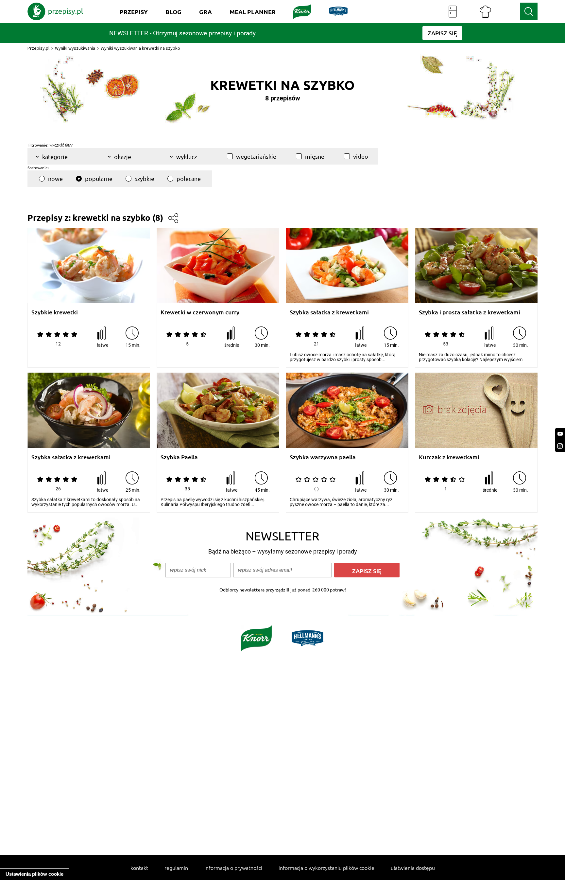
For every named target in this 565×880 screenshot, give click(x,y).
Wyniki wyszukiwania (75, 48)
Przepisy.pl (38, 48)
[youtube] (560, 434)
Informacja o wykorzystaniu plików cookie (326, 867)
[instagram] (560, 446)
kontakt (139, 867)
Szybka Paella (179, 457)
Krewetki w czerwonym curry (200, 312)
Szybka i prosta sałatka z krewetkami (469, 312)
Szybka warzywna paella (323, 457)
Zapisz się (367, 570)
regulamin (176, 867)
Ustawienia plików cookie (34, 874)
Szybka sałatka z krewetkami (329, 312)
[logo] (55, 11)
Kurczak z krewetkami (449, 457)
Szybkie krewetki (54, 312)
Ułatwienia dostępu (413, 867)
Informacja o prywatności (233, 867)
